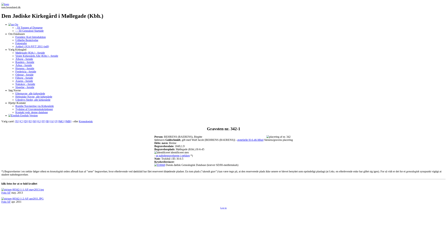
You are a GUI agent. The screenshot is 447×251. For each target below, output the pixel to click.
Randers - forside (24, 62)
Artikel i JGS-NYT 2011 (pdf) (32, 46)
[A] (52, 121)
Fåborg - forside (24, 77)
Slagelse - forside (24, 87)
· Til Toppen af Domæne (29, 27)
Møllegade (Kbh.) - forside (30, 52)
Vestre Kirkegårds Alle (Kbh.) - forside (36, 55)
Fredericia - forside (25, 71)
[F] (43, 121)
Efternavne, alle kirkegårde (30, 93)
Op (16, 24)
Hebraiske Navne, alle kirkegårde (33, 96)
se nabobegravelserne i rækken (173, 155)
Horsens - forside (24, 68)
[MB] (68, 121)
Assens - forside (24, 80)
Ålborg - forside (24, 59)
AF (9, 192)
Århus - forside (23, 65)
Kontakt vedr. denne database (31, 112)
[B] (47, 121)
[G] (39, 121)
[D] (26, 121)
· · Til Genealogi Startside (29, 30)
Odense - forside (24, 74)
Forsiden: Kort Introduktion (30, 37)
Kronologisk (86, 121)
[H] (34, 121)
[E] (30, 121)
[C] (21, 121)
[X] (17, 121)
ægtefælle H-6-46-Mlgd (250, 139)
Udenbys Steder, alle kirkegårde (32, 99)
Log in (223, 208)
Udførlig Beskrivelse (26, 40)
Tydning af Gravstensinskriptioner (34, 109)
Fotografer (21, 43)
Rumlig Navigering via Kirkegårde (34, 106)
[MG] (61, 121)
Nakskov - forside (25, 84)
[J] (56, 121)
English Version (29, 115)
